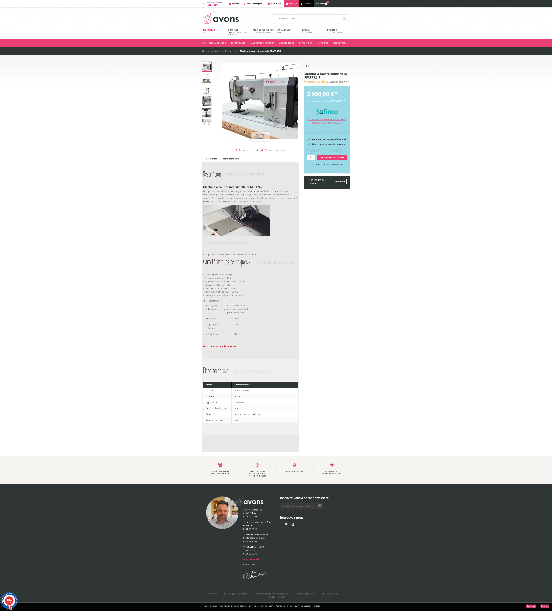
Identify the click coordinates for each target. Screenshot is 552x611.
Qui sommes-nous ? (331, 593)
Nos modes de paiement (317, 181)
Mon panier (322, 3)
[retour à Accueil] (203, 51)
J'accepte (531, 606)
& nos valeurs (308, 31)
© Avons (213, 593)
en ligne (209, 31)
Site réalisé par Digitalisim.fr (235, 593)
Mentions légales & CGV (305, 593)
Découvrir (340, 181)
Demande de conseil (248, 150)
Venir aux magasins (255, 3)
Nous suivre (276, 3)
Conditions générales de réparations (271, 593)
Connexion (308, 3)
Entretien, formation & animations (237, 31)
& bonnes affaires (334, 31)
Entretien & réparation (263, 31)
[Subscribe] (320, 506)
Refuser (544, 606)
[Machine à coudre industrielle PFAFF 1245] (207, 67)
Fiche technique (231, 158)
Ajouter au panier (333, 157)
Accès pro (293, 3)
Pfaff (308, 66)
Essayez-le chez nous (274, 150)
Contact (235, 3)
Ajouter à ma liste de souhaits (328, 164)
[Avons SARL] (221, 18)
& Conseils (284, 31)
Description (211, 158)
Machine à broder (277, 597)
